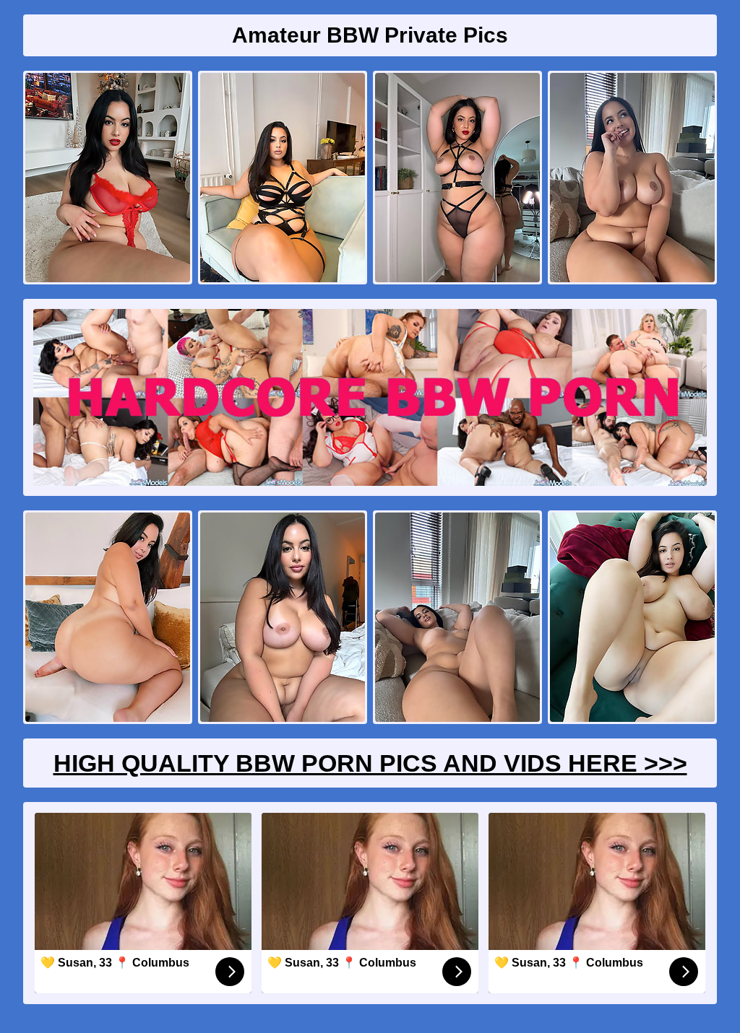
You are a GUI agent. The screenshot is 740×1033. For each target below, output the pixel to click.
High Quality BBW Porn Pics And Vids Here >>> (370, 763)
